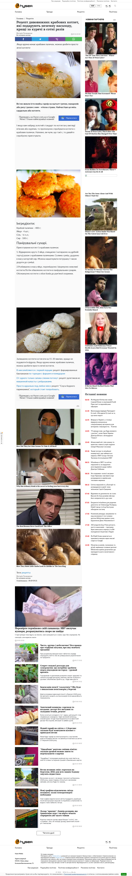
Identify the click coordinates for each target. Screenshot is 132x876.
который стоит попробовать (44, 389)
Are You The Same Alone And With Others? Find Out (99, 194)
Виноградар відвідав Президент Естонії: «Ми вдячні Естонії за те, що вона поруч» (103, 413)
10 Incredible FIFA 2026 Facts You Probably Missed (98, 308)
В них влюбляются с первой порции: (34, 370)
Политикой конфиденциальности (75, 874)
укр (92, 6)
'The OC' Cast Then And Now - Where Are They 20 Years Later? (99, 56)
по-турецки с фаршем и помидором (47, 374)
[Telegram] (40, 39)
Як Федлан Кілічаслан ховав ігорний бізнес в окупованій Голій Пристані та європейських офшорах (103, 403)
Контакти (114, 1)
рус (99, 6)
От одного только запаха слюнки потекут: (37, 378)
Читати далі (48, 833)
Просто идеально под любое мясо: (33, 386)
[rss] (106, 6)
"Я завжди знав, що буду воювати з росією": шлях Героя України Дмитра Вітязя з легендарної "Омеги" (103, 434)
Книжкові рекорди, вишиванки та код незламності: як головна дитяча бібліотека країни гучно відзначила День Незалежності (103, 517)
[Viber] (56, 39)
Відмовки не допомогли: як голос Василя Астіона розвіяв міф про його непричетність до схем (103, 496)
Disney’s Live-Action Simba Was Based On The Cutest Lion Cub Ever (100, 232)
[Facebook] (23, 39)
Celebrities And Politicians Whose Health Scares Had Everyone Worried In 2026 (100, 348)
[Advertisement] (48, 153)
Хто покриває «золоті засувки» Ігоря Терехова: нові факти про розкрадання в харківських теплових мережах (102, 477)
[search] (115, 6)
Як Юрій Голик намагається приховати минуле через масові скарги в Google (103, 538)
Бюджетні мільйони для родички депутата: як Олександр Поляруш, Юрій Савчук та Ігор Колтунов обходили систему (104, 506)
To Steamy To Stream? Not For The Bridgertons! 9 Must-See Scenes (99, 270)
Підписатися (71, 118)
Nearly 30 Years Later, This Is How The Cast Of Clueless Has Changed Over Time (101, 132)
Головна (18, 12)
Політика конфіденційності (86, 1)
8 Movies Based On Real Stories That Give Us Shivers (99, 387)
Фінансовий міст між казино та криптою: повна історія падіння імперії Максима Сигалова (103, 444)
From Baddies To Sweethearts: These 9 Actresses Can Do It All (100, 170)
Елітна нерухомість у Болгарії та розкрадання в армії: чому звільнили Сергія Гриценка (103, 487)
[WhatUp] (73, 39)
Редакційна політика (69, 1)
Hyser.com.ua (56, 856)
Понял (124, 874)
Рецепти (80, 12)
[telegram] (109, 6)
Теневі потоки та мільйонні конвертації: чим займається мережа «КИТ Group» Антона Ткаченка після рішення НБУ (102, 454)
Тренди (49, 12)
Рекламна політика (103, 1)
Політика (113, 12)
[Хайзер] (23, 5)
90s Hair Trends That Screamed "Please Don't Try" (100, 94)
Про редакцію (56, 1)
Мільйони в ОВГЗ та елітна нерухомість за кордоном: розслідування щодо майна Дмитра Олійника (101, 466)
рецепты (26, 573)
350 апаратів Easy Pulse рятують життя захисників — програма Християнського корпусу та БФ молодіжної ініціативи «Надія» (103, 528)
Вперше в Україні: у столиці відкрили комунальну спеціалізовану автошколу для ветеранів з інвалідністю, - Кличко (104, 423)
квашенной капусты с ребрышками (33, 381)
